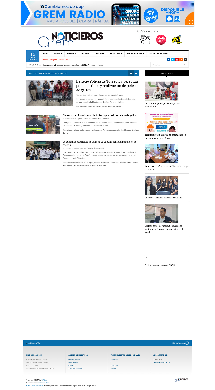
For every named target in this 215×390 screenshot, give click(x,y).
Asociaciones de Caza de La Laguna (80, 162)
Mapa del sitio (73, 362)
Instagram (114, 365)
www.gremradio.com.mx (161, 362)
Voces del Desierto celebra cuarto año (163, 198)
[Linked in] (177, 59)
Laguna (56, 54)
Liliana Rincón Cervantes (100, 118)
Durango (85, 54)
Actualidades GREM (158, 54)
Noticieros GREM (70, 39)
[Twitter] (173, 59)
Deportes (100, 54)
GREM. (44, 380)
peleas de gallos (101, 106)
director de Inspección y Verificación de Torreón (91, 130)
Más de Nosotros (178, 343)
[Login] (185, 59)
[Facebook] (168, 59)
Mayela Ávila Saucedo (115, 95)
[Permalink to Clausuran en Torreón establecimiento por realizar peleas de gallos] (43, 124)
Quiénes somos (74, 359)
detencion (83, 106)
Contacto (71, 365)
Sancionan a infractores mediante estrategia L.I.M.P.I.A (66, 64)
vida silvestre (101, 165)
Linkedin (113, 368)
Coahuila (71, 54)
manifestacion (79, 165)
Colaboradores (134, 54)
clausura (70, 130)
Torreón (101, 95)
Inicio (45, 54)
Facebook (114, 359)
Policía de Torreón (114, 106)
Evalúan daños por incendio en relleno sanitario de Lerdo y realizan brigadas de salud (164, 229)
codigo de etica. (43, 383)
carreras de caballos (101, 162)
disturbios (91, 106)
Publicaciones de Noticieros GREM (160, 265)
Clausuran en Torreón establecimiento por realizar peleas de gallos (99, 115)
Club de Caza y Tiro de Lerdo (120, 162)
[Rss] (181, 59)
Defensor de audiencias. (35, 385)
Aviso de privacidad (75, 368)
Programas (115, 54)
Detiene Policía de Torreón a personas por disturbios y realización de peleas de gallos (107, 85)
